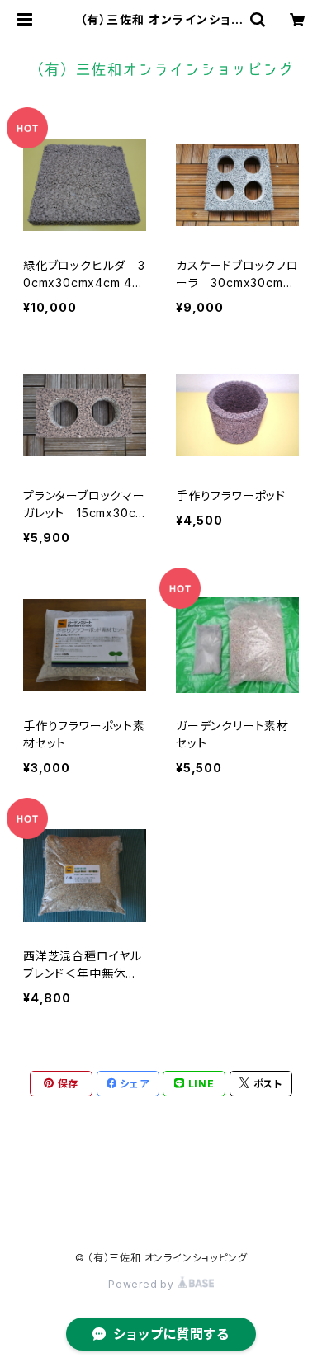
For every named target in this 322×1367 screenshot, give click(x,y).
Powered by (143, 1284)
